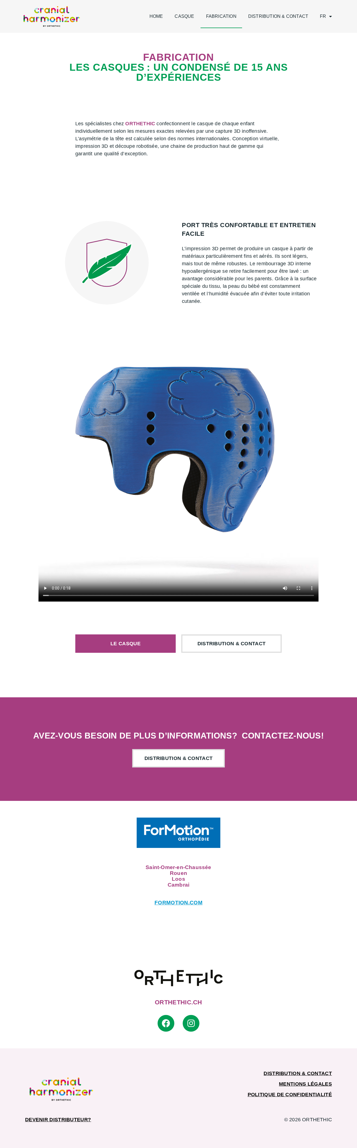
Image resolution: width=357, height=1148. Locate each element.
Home (156, 16)
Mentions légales (305, 1084)
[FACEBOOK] (166, 1023)
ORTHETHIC (140, 123)
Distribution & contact (278, 16)
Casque (184, 16)
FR (323, 16)
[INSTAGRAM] (191, 1023)
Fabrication (221, 16)
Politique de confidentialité (290, 1094)
